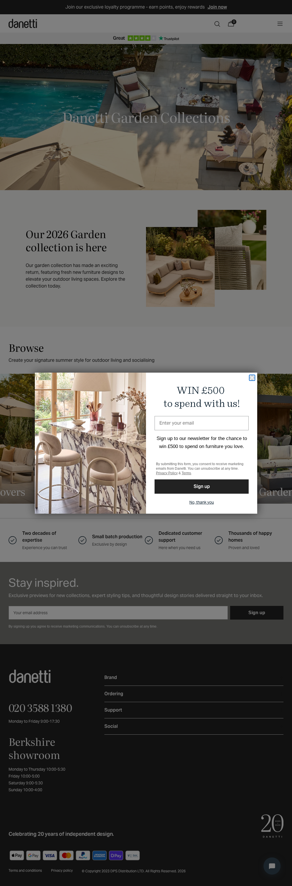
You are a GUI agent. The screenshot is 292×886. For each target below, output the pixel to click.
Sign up (202, 486)
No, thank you (201, 502)
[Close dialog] (252, 378)
